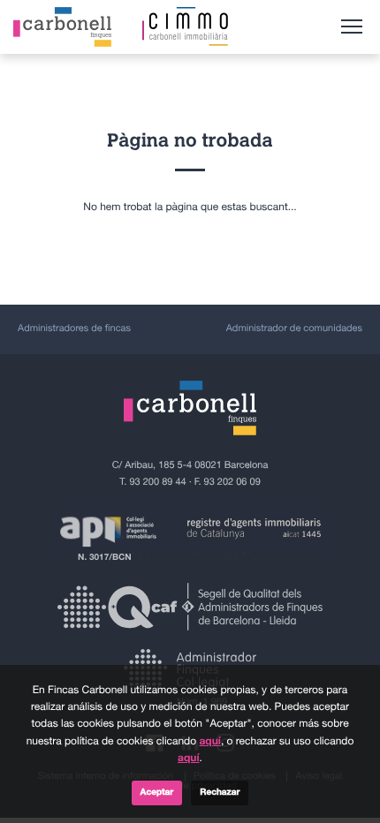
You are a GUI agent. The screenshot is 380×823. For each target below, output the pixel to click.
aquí (209, 741)
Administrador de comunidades (294, 329)
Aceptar (157, 793)
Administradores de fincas (74, 329)
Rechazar (219, 793)
